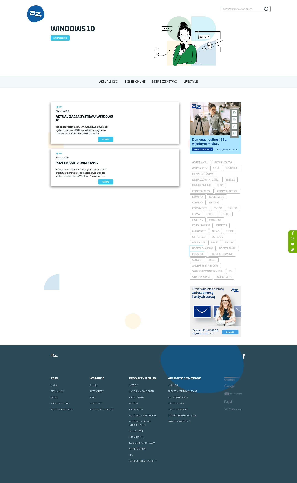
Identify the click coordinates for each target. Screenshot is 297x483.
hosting (197, 219)
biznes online (201, 185)
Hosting (133, 403)
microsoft (199, 231)
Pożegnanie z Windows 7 (77, 162)
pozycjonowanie (222, 254)
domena (197, 196)
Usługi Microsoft (178, 409)
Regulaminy (57, 391)
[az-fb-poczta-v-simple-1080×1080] (215, 336)
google (210, 214)
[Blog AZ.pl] (35, 13)
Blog (92, 397)
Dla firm (173, 385)
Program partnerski (62, 409)
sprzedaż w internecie (207, 271)
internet (215, 219)
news (215, 231)
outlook (217, 236)
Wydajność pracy (178, 397)
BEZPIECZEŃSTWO (164, 81)
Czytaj (105, 139)
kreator (221, 225)
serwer (197, 259)
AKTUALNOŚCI (108, 81)
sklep (212, 259)
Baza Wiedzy (96, 391)
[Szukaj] (266, 9)
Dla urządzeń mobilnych (182, 415)
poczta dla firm (202, 248)
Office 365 (198, 236)
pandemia (198, 242)
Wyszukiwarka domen (141, 391)
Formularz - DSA (60, 403)
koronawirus (201, 225)
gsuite (226, 214)
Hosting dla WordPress (142, 415)
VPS (131, 455)
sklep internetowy (205, 265)
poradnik (198, 254)
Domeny (133, 385)
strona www (201, 277)
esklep (232, 208)
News (59, 107)
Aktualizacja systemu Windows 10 (84, 118)
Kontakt (94, 385)
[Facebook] (243, 357)
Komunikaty (96, 403)
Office (230, 231)
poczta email (227, 248)
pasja (214, 242)
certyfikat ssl (201, 191)
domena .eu (216, 196)
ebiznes (214, 202)
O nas (54, 385)
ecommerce (199, 208)
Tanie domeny (136, 397)
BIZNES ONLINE (135, 81)
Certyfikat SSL (137, 437)
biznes (230, 179)
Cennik (54, 397)
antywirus (199, 168)
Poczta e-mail (136, 431)
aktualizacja (223, 162)
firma (196, 214)
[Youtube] (292, 249)
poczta (229, 242)
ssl (231, 271)
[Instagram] (292, 238)
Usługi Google (176, 403)
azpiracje (232, 168)
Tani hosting (136, 409)
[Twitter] (292, 244)
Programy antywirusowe (182, 391)
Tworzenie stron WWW (142, 443)
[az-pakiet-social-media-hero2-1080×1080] (215, 153)
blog (220, 185)
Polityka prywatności (102, 409)
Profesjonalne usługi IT (142, 461)
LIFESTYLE (191, 81)
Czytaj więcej (60, 38)
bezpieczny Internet (206, 179)
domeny (197, 202)
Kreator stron (137, 449)
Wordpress (223, 277)
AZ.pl (216, 168)
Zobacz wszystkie (178, 421)
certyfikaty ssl (227, 191)
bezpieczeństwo (203, 174)
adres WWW (200, 162)
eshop (218, 208)
